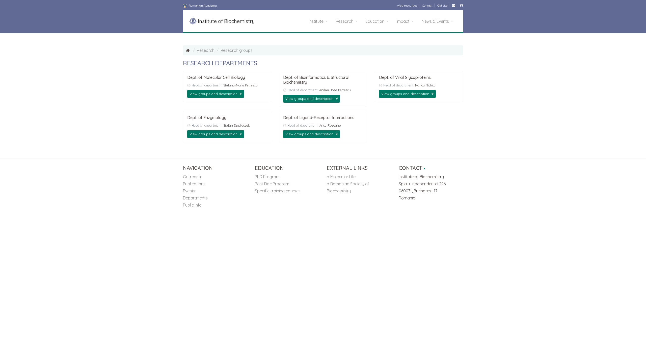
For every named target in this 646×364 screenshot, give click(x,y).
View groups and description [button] (214, 94)
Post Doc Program (272, 183)
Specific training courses (278, 190)
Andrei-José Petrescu (335, 90)
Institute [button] (317, 21)
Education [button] (375, 21)
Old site (442, 5)
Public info (192, 205)
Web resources (407, 5)
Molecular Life (342, 176)
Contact (427, 5)
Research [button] (345, 21)
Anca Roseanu (330, 125)
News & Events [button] (436, 21)
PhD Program (267, 176)
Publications (194, 183)
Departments (195, 197)
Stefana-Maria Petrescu (240, 85)
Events (189, 190)
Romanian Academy (202, 5)
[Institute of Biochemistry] (188, 50)
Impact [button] (403, 21)
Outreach (192, 176)
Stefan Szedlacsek (236, 125)
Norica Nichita (425, 85)
